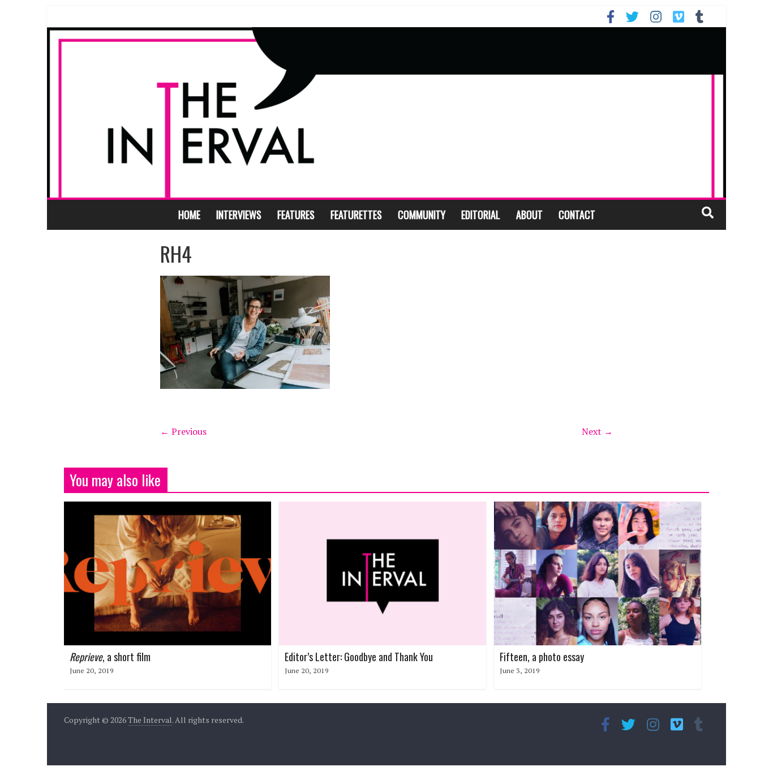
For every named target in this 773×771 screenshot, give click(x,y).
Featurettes (356, 214)
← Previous (183, 431)
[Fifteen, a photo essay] (597, 508)
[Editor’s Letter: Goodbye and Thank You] (382, 508)
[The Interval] (386, 112)
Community (421, 214)
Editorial (480, 214)
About (529, 214)
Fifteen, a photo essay (542, 656)
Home (189, 214)
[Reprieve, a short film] (167, 508)
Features (296, 214)
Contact (577, 214)
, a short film (110, 656)
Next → (597, 431)
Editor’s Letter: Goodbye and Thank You (359, 656)
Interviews (238, 214)
